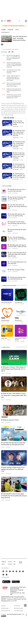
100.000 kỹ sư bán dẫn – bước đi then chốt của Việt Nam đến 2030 (19, 133)
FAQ (14, 564)
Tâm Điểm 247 (18, 320)
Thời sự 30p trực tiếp (6, 302)
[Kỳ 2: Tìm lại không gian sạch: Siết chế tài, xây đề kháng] (4, 239)
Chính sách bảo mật (5, 610)
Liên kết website (20, 562)
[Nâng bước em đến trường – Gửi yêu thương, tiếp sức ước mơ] (4, 223)
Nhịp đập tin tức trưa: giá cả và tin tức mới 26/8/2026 (16, 190)
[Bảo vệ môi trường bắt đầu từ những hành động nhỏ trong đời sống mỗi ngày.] (4, 254)
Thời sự (17, 29)
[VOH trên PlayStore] (15, 582)
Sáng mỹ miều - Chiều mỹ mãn (20, 339)
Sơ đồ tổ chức (17, 605)
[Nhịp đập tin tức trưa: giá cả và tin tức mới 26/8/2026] (4, 191)
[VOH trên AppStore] (6, 582)
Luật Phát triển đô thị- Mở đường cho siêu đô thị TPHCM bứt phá (17, 206)
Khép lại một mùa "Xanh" (11, 420)
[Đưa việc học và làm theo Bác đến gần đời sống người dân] (4, 199)
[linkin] (16, 571)
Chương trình (10, 29)
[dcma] (23, 571)
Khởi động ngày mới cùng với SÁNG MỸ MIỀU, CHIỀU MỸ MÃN (17, 245)
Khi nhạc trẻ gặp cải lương (17, 269)
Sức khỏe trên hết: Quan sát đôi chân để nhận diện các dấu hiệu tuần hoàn (13, 443)
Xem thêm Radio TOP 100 (21, 347)
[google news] (19, 571)
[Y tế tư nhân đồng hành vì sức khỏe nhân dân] (4, 263)
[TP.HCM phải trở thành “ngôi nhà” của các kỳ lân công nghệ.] (7, 166)
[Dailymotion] (6, 574)
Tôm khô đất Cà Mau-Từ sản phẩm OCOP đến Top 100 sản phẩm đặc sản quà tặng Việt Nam (14, 495)
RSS (14, 561)
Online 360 (4, 338)
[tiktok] (9, 571)
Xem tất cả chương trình (21, 285)
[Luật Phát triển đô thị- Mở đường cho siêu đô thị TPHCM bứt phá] (4, 206)
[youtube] (6, 571)
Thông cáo (10, 564)
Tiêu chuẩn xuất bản (18, 610)
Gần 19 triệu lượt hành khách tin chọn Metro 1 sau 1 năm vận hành (19, 155)
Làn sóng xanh (18, 302)
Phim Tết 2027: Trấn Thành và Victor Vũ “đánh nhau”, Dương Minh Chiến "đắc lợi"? (13, 395)
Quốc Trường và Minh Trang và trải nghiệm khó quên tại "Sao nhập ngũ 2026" (13, 469)
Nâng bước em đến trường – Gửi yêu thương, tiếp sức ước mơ (17, 222)
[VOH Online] (9, 21)
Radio (4, 29)
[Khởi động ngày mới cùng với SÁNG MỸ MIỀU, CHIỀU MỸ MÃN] (4, 246)
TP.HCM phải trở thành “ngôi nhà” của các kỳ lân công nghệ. (19, 165)
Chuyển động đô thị (5, 32)
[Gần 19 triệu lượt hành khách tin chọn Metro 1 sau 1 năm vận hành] (7, 155)
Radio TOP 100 (6, 347)
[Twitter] (3, 574)
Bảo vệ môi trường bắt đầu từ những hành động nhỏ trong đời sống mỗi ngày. (17, 254)
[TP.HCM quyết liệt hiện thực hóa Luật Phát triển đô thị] (4, 279)
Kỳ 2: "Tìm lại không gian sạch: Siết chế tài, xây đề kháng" (17, 238)
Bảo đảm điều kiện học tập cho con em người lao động (16, 214)
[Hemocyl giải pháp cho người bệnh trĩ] (4, 231)
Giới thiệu (3, 605)
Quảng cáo (4, 561)
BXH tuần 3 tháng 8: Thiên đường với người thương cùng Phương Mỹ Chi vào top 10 (13, 369)
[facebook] (3, 571)
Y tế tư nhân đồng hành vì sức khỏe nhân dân (17, 262)
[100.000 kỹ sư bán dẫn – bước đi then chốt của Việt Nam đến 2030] (7, 133)
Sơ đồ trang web (5, 608)
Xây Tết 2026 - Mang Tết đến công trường (18, 122)
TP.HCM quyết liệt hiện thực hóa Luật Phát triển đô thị (17, 278)
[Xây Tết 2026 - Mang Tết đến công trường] (7, 123)
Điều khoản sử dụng (18, 608)
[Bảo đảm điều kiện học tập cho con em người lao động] (4, 216)
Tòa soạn (10, 561)
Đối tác (3, 564)
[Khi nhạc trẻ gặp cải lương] (4, 271)
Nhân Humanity (5, 320)
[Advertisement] (14, 528)
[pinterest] (13, 571)
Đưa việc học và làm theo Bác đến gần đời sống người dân (17, 197)
